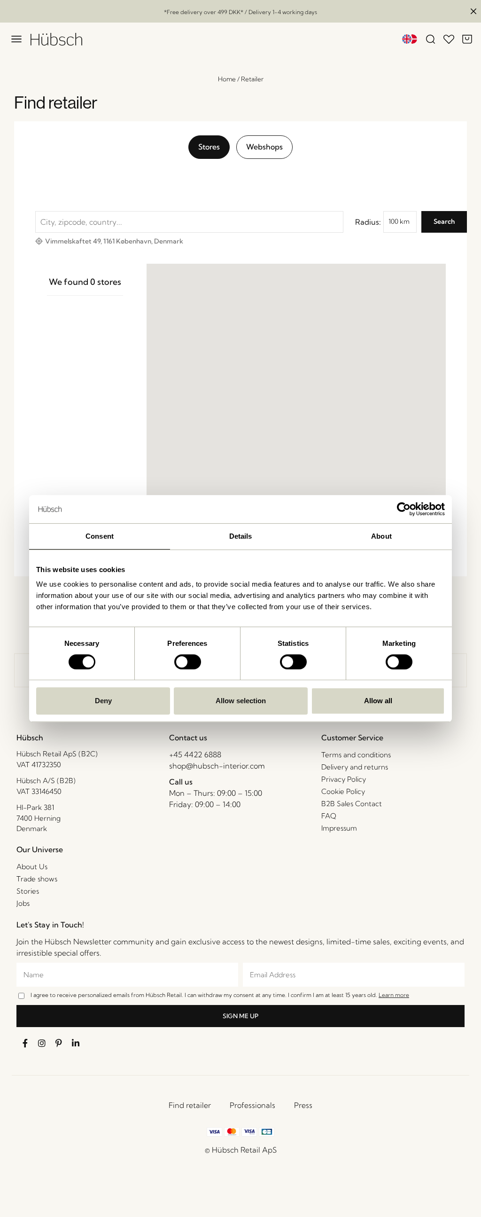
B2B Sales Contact (351, 803)
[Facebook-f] (24, 1043)
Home (227, 79)
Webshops (264, 146)
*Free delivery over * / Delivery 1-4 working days (240, 12)
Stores (209, 146)
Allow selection (241, 701)
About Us (31, 866)
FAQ (328, 815)
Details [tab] (240, 536)
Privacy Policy (343, 779)
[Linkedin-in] (75, 1043)
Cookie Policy (343, 791)
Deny (103, 701)
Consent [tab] (99, 536)
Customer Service (352, 737)
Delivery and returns (354, 766)
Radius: (368, 222)
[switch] (187, 661)
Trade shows (36, 878)
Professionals (252, 1105)
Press (303, 1105)
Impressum (339, 828)
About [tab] (381, 536)
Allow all (378, 701)
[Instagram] (41, 1043)
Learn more (394, 994)
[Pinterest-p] (58, 1043)
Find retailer (190, 1105)
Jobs (23, 903)
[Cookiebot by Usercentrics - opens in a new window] (404, 509)
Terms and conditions (356, 754)
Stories (27, 891)
